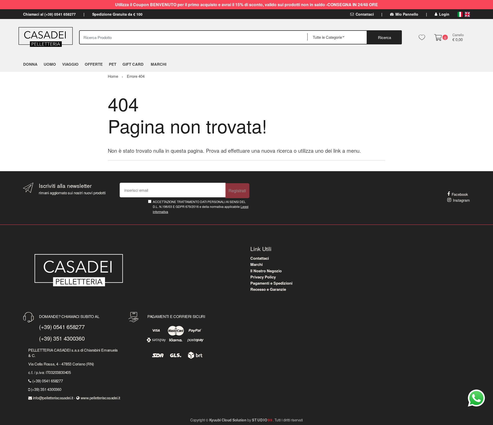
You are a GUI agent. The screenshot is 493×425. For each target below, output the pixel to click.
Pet (112, 64)
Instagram (461, 200)
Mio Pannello (406, 14)
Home (113, 76)
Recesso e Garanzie (268, 289)
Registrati (237, 191)
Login (444, 14)
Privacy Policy (263, 277)
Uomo (50, 64)
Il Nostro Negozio (266, 271)
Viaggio (70, 64)
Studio (262, 419)
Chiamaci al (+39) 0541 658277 (49, 14)
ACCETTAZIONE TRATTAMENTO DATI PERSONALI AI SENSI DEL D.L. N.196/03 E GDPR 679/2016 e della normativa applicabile (201, 206)
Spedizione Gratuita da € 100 (117, 14)
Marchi (256, 264)
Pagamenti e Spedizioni (271, 283)
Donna (30, 64)
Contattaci (365, 14)
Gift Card (133, 64)
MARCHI (158, 64)
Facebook (460, 194)
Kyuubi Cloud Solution (227, 419)
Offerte (94, 64)
